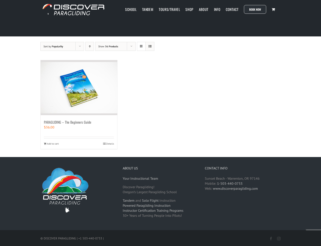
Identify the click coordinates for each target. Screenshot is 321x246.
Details (110, 143)
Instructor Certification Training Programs (153, 210)
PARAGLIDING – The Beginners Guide (67, 122)
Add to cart (53, 143)
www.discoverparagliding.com (235, 188)
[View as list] (150, 46)
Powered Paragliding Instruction (147, 205)
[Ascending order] (89, 46)
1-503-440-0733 (230, 183)
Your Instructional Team (140, 178)
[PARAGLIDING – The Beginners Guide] (79, 87)
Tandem (129, 200)
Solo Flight (150, 200)
